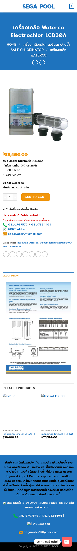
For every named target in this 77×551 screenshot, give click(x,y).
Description (10, 275)
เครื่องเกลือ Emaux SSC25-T (19, 434)
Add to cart (35, 197)
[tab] (38, 275)
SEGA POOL (38, 6)
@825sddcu (16, 229)
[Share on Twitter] (19, 254)
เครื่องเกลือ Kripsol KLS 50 (57, 434)
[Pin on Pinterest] (32, 254)
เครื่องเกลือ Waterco (27, 242)
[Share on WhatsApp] (6, 254)
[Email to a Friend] (25, 254)
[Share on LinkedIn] (45, 254)
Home (11, 44)
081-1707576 (18, 224)
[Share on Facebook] (12, 254)
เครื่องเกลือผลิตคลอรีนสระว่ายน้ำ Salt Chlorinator (40, 47)
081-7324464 (41, 224)
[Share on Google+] (38, 254)
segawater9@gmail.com (24, 234)
